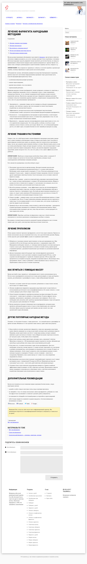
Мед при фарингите (13, 422)
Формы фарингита (33, 545)
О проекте (9, 17)
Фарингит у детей (33, 534)
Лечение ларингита (33, 522)
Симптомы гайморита (34, 527)
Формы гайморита (33, 540)
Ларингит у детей (33, 508)
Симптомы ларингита (34, 529)
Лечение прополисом (15, 45)
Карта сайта (49, 498)
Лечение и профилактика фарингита (33, 23)
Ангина (20, 17)
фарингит (42, 57)
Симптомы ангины (33, 524)
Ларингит (42, 17)
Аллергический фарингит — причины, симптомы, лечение (25, 435)
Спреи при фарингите (15, 432)
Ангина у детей (33, 493)
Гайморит (53, 17)
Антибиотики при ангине (35, 495)
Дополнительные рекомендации (18, 53)
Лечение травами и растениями (18, 43)
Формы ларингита (33, 542)
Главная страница (10, 23)
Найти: (67, 28)
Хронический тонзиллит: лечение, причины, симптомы (73, 94)
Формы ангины (32, 537)
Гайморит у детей (33, 505)
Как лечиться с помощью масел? (19, 48)
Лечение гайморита (34, 510)
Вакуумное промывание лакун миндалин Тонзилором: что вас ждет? (73, 85)
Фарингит (30, 17)
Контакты (48, 495)
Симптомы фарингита (34, 532)
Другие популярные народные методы (20, 50)
